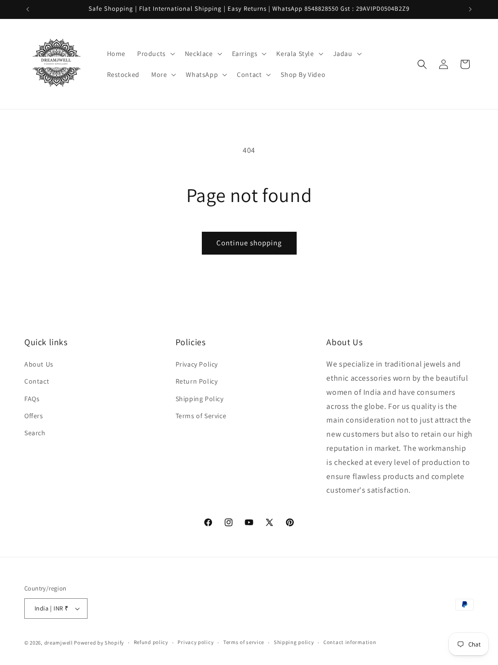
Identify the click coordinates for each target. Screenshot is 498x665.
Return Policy (197, 381)
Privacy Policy (197, 364)
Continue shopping (249, 242)
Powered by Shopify (99, 642)
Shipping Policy (200, 398)
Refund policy (151, 642)
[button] (155, 53)
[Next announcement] (470, 9)
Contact (36, 381)
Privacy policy (195, 642)
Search (35, 432)
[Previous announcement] (27, 9)
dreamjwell (58, 642)
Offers (33, 415)
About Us (38, 364)
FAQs (31, 398)
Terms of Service (201, 415)
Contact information (349, 642)
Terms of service (243, 642)
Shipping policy (294, 642)
